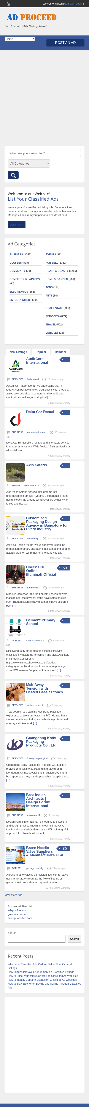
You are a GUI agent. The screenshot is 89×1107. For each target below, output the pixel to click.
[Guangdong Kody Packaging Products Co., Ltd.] (15, 753)
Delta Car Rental (40, 412)
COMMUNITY (17, 270)
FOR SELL (52, 262)
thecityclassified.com (20, 918)
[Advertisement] (44, 98)
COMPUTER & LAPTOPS (25, 279)
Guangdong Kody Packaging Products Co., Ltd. (41, 741)
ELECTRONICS (19, 291)
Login (79, 3)
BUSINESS (16, 254)
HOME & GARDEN (57, 279)
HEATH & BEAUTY (57, 270)
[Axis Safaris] (15, 480)
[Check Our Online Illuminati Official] (15, 582)
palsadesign (33, 538)
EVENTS (51, 254)
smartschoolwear (35, 640)
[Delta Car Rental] (15, 427)
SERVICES (52, 316)
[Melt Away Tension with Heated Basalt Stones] (15, 700)
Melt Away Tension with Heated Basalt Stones (44, 688)
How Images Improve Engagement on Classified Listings (41, 972)
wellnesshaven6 (35, 705)
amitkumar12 (33, 815)
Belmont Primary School (40, 622)
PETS (49, 295)
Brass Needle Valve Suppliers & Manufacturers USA (44, 851)
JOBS (49, 287)
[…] (49, 397)
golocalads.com (17, 914)
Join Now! (16, 224)
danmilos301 (33, 587)
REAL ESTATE (54, 308)
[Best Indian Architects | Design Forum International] (15, 810)
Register (69, 3)
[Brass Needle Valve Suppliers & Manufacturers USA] (15, 863)
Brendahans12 (31, 485)
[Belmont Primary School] (15, 635)
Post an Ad (65, 43)
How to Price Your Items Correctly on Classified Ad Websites (43, 975)
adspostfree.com (17, 910)
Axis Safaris (36, 465)
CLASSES (16, 262)
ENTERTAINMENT (21, 299)
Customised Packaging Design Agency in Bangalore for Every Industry (47, 523)
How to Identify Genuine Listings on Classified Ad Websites (42, 979)
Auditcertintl (33, 379)
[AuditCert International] (15, 374)
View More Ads (13, 895)
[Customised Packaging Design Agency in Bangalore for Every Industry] (15, 533)
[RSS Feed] (8, 3)
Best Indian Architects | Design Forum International (38, 800)
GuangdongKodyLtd (37, 758)
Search (12, 932)
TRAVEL (51, 324)
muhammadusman (36, 432)
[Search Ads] (13, 175)
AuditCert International (37, 361)
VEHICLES (52, 332)
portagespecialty (35, 868)
